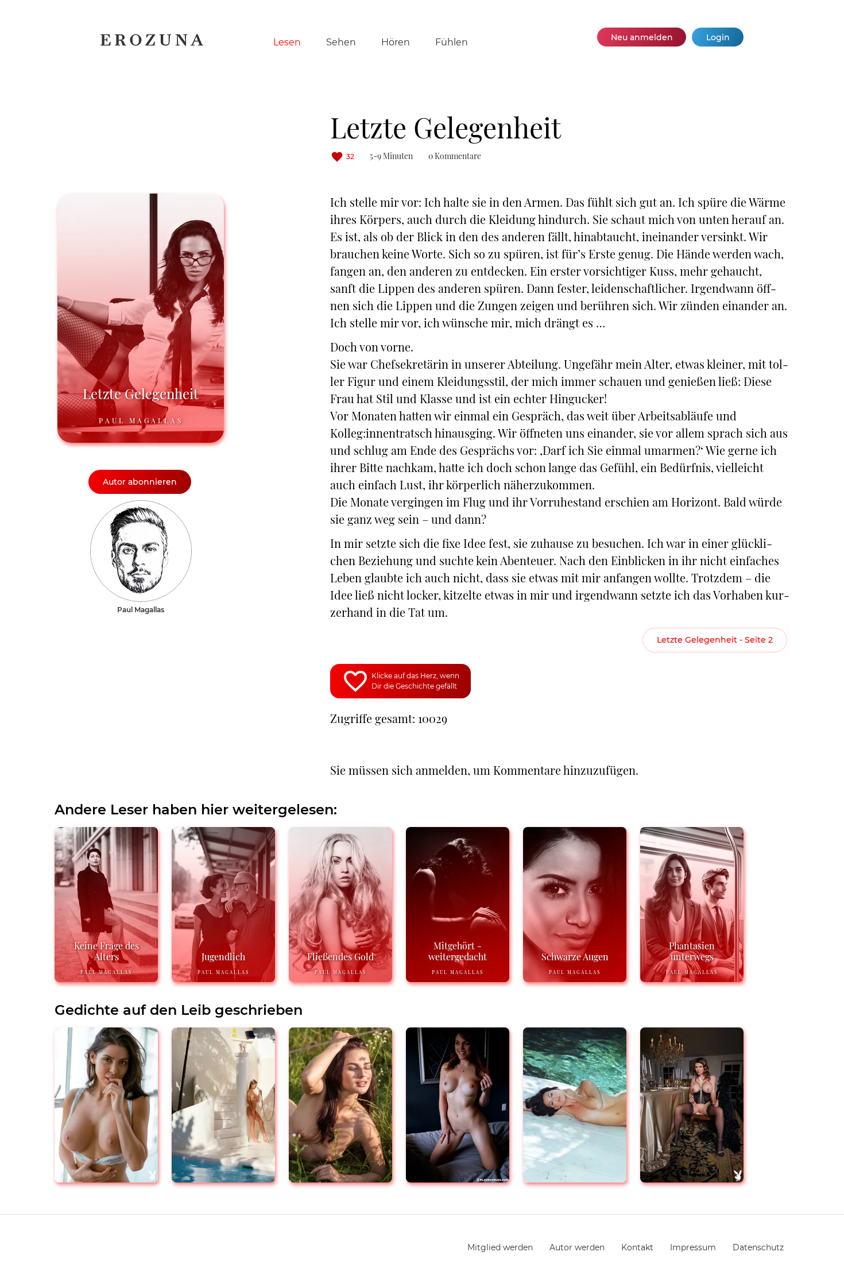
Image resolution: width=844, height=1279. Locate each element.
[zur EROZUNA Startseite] (151, 43)
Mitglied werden (500, 1247)
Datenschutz (758, 1247)
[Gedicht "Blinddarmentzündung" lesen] (106, 1177)
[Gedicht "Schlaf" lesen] (692, 1177)
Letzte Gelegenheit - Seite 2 (715, 640)
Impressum (693, 1247)
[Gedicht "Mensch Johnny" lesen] (340, 1177)
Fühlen (451, 42)
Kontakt (637, 1247)
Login (718, 37)
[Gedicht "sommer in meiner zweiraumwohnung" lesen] (223, 1177)
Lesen (287, 42)
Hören (395, 42)
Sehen (341, 42)
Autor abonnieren (140, 482)
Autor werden (577, 1247)
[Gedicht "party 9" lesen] (574, 1177)
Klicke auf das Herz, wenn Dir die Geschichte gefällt (415, 680)
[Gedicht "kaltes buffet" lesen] (457, 1177)
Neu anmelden (642, 37)
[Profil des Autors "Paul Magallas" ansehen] (141, 506)
